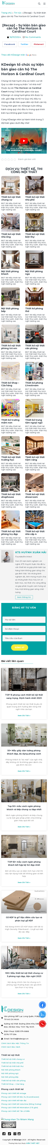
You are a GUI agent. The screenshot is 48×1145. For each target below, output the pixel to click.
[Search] (39, 3)
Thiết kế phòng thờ (34, 310)
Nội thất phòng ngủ (34, 272)
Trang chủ (6, 13)
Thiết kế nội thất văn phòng (35, 347)
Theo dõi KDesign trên (13, 55)
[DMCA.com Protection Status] (8, 1124)
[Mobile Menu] (44, 3)
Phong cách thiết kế (12, 1089)
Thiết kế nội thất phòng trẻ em (11, 347)
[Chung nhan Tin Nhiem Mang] (17, 1119)
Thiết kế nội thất (10, 1055)
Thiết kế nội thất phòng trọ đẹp (11, 533)
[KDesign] (8, 4)
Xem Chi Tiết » (24, 715)
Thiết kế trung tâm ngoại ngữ (33, 421)
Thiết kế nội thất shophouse (11, 495)
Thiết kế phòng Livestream (34, 384)
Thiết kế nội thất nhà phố (35, 198)
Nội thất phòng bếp (10, 310)
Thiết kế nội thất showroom (35, 495)
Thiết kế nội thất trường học (11, 458)
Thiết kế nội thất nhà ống (11, 235)
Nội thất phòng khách (10, 272)
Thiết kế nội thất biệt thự (35, 235)
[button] (9, 44)
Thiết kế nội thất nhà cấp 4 (35, 533)
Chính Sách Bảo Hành (10, 1047)
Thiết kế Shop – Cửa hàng (10, 384)
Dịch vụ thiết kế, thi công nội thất (24, 170)
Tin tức (17, 13)
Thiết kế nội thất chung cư (11, 198)
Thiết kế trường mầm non (10, 421)
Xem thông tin (24, 597)
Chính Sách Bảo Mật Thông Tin (15, 1043)
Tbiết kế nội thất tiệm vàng (35, 458)
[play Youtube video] (24, 141)
